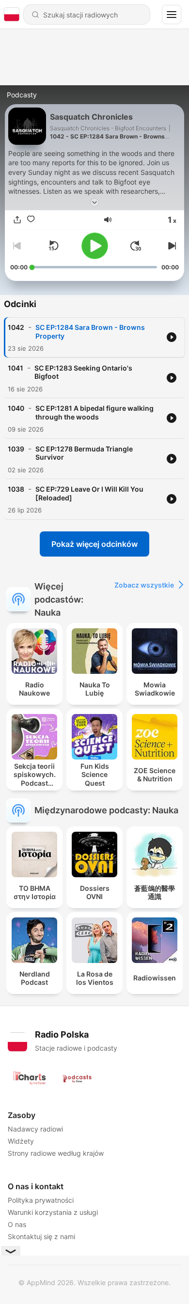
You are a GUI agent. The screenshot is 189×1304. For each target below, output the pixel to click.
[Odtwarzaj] (94, 246)
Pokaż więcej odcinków (94, 544)
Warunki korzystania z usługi (53, 1212)
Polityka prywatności (41, 1200)
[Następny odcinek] (171, 245)
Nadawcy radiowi (35, 1129)
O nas (17, 1224)
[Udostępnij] (17, 219)
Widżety (21, 1141)
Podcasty (22, 95)
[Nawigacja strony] (171, 14)
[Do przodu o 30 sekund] (135, 245)
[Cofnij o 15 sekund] (53, 245)
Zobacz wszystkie (144, 585)
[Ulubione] (30, 219)
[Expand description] (94, 202)
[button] (107, 219)
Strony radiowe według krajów (56, 1153)
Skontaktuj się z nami (41, 1236)
